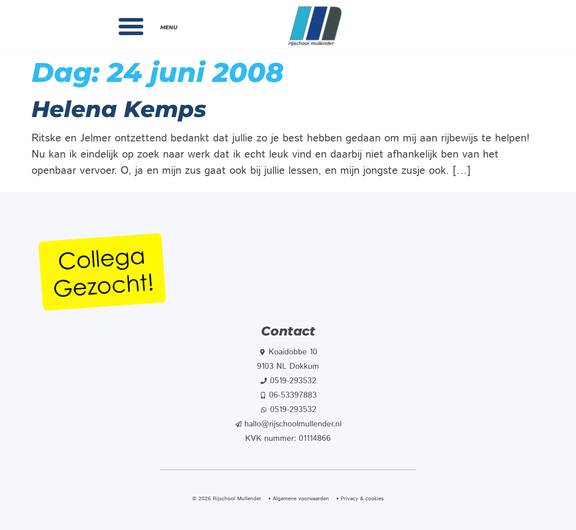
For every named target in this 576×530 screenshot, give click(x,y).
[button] (131, 26)
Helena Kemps (119, 109)
